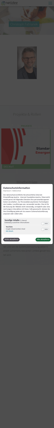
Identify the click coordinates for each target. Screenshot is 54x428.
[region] (27, 226)
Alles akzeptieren (43, 239)
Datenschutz (16, 191)
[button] (43, 223)
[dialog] (27, 214)
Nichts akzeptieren (11, 239)
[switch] (45, 223)
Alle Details (9, 231)
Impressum (7, 191)
